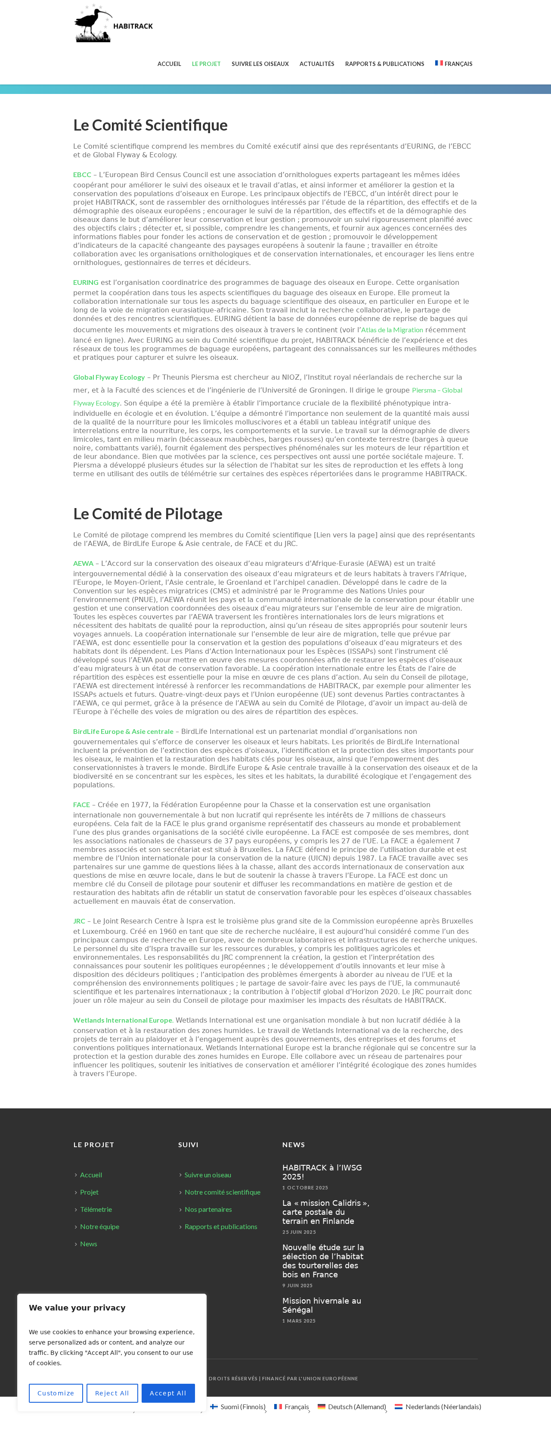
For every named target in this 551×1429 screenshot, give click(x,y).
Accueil (91, 1174)
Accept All (168, 1393)
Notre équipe (99, 1226)
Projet (89, 1192)
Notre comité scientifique (222, 1192)
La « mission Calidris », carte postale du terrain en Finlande (326, 1212)
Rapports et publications (221, 1226)
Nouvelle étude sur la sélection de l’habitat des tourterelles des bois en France (323, 1261)
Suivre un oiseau (208, 1174)
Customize (56, 1393)
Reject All (112, 1393)
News (88, 1243)
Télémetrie (96, 1209)
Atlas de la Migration (392, 329)
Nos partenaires (208, 1209)
